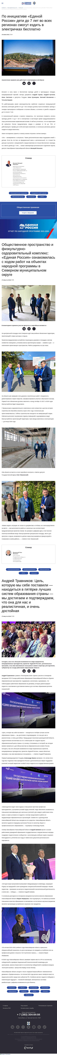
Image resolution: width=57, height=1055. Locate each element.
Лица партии (24, 1005)
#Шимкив (45, 991)
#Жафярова (29, 995)
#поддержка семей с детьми (39, 193)
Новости (21, 7)
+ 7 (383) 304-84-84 (28, 1014)
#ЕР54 (42, 196)
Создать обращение (28, 213)
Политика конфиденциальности (28, 1037)
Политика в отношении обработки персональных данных (28, 1038)
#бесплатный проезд (17, 196)
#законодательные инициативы (19, 193)
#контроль (34, 573)
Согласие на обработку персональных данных (28, 1040)
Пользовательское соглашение (28, 1036)
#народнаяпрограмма (13, 569)
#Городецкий (33, 987)
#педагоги (23, 991)
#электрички (31, 196)
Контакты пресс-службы (27, 1008)
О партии (5, 1005)
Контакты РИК (7, 1008)
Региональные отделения (45, 1005)
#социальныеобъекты (29, 569)
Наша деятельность (12, 7)
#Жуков (22, 987)
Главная (4, 7)
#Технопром (45, 987)
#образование (12, 991)
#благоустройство (44, 569)
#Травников (12, 987)
